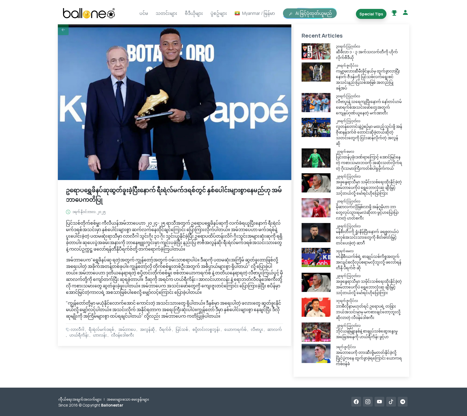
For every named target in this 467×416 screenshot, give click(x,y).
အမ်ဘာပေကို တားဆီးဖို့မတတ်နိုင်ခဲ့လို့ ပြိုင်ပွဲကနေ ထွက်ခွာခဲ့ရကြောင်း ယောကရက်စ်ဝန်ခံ (369, 358)
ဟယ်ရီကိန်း (79, 335)
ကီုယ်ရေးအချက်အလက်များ (80, 399)
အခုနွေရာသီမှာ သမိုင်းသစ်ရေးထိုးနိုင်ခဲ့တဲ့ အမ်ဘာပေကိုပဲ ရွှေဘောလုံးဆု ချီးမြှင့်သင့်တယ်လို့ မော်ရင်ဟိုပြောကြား (369, 187)
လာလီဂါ (77, 329)
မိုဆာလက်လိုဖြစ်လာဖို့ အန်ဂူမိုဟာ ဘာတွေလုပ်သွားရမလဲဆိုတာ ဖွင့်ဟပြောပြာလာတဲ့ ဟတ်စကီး (367, 212)
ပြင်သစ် (182, 329)
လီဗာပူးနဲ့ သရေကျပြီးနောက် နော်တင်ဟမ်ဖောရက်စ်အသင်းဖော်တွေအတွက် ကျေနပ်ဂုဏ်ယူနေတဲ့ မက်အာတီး (369, 107)
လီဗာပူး (257, 329)
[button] (63, 29)
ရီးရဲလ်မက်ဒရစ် (101, 329)
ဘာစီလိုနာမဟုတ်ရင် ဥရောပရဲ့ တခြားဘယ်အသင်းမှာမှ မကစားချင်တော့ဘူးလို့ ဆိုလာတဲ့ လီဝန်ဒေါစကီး (368, 312)
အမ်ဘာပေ (127, 329)
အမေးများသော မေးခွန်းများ (128, 399)
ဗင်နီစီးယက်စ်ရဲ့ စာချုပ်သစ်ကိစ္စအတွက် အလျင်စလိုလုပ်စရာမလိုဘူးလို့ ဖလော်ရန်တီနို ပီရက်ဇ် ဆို (368, 262)
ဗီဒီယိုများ (194, 13)
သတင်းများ (166, 13)
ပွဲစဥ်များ (219, 13)
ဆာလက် (274, 329)
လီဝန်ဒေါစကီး (122, 335)
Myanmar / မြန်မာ (258, 13)
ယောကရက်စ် (235, 329)
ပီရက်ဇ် (165, 329)
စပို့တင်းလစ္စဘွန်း (206, 329)
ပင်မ (143, 13)
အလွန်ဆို (147, 329)
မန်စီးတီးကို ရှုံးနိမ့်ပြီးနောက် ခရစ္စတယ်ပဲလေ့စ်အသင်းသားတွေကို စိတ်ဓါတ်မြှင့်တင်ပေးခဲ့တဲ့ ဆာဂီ (367, 237)
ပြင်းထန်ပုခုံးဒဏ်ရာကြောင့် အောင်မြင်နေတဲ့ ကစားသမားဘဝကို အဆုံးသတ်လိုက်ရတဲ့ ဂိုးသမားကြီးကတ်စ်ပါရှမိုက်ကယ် (369, 162)
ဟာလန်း (100, 335)
